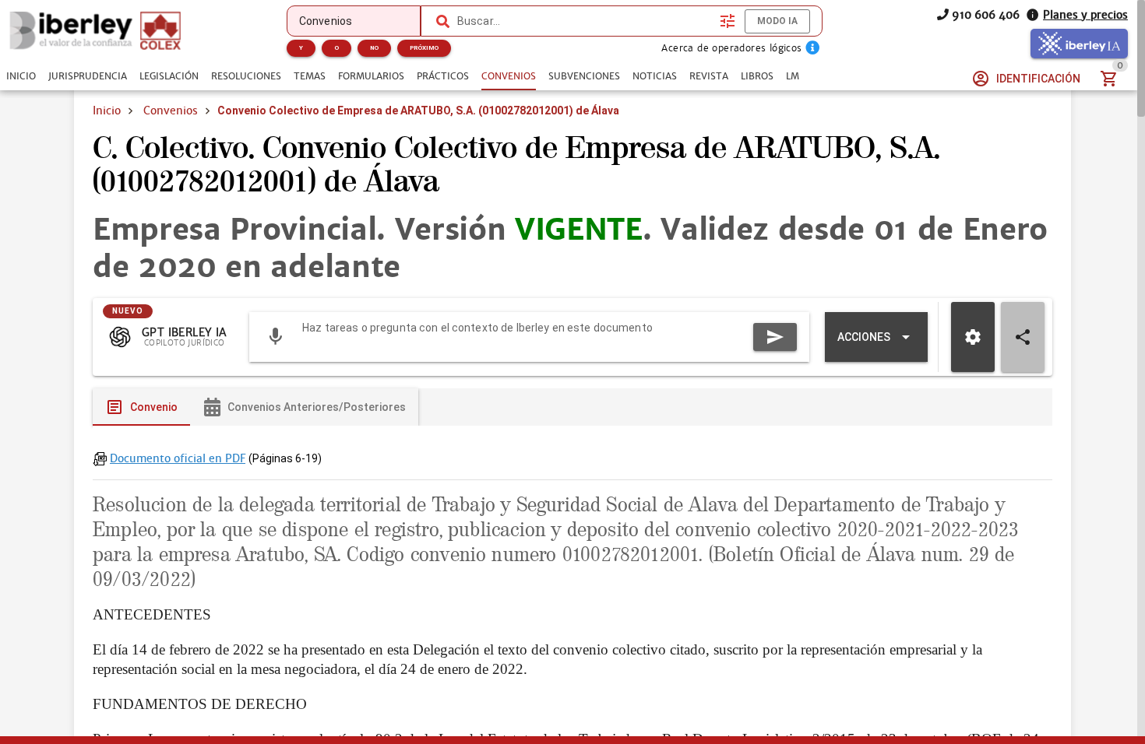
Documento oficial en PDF (177, 458)
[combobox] (584, 21)
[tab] (21, 76)
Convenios (170, 111)
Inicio (107, 111)
